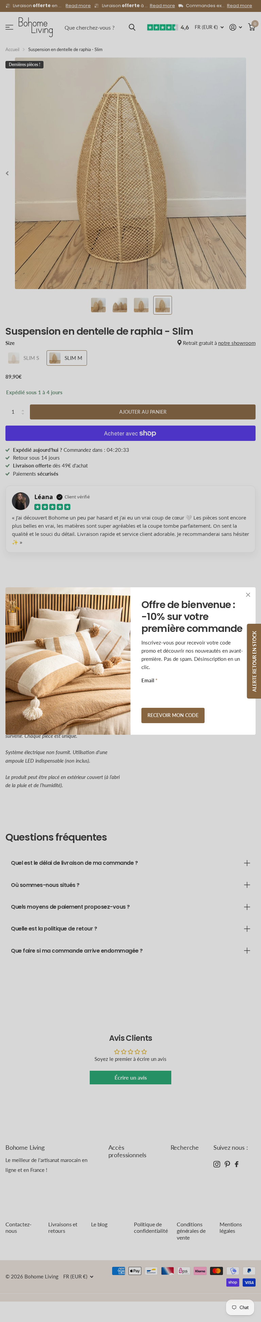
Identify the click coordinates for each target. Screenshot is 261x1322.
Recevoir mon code (172, 715)
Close (248, 594)
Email (149, 680)
